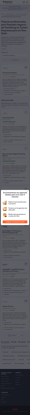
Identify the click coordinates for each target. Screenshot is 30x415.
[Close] (27, 191)
